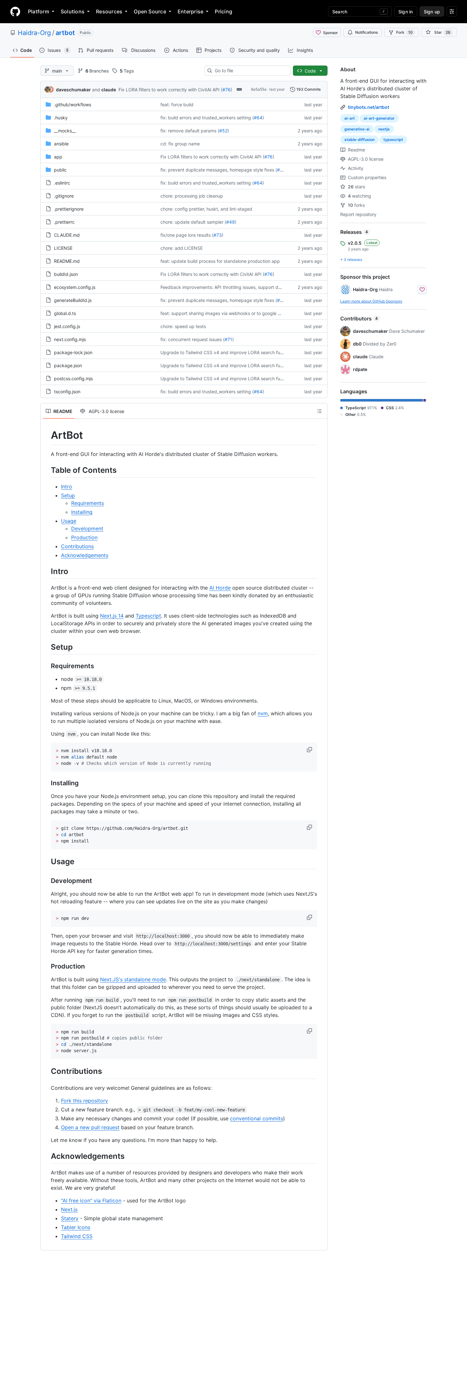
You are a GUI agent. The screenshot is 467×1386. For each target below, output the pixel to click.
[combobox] (250, 70)
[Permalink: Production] (46, 966)
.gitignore (64, 196)
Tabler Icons (75, 1227)
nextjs (384, 129)
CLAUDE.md (67, 235)
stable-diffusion (359, 139)
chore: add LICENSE (181, 248)
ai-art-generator (379, 118)
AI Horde (220, 587)
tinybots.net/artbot (368, 107)
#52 (223, 130)
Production (84, 537)
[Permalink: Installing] (46, 783)
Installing (81, 512)
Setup (68, 495)
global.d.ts (65, 313)
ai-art (349, 118)
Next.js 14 (112, 615)
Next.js (69, 1209)
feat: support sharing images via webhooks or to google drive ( (225, 313)
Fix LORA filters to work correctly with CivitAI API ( (170, 89)
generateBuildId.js (72, 300)
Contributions (77, 546)
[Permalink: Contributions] (46, 1071)
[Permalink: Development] (46, 880)
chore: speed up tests (183, 326)
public (60, 169)
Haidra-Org (34, 33)
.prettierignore (69, 209)
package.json (68, 365)
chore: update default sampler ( (193, 222)
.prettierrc (64, 222)
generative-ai (356, 129)
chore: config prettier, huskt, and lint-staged (206, 209)
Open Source (150, 11)
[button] (310, 749)
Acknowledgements (84, 555)
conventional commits (256, 1118)
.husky (61, 117)
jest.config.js (67, 326)
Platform (38, 11)
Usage (68, 521)
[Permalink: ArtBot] (46, 435)
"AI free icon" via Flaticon (91, 1200)
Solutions (73, 11)
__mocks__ (65, 130)
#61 (281, 169)
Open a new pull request (90, 1127)
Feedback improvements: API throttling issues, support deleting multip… (235, 287)
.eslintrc (62, 183)
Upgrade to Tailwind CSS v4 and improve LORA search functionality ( (232, 352)
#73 (217, 235)
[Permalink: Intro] (46, 571)
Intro (66, 486)
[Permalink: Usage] (46, 861)
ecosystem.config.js (74, 287)
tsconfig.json (67, 391)
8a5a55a (259, 89)
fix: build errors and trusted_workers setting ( (207, 117)
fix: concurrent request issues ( (192, 339)
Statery (69, 1218)
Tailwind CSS (76, 1236)
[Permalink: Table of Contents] (46, 470)
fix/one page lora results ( (186, 235)
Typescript (148, 615)
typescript (393, 139)
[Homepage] (15, 11)
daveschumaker (73, 89)
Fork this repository (84, 1100)
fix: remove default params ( (189, 130)
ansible (61, 143)
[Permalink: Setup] (46, 646)
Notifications (366, 32)
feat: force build (176, 104)
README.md (67, 261)
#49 (230, 222)
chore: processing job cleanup (191, 196)
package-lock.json (73, 352)
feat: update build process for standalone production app (220, 261)
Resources (109, 11)
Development (87, 528)
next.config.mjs (70, 339)
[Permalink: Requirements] (46, 666)
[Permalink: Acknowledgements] (46, 1156)
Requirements (87, 503)
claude (108, 89)
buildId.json (66, 274)
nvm (263, 713)
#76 (226, 89)
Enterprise (190, 11)
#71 (228, 339)
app (58, 156)
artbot (65, 33)
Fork (404, 32)
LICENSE (63, 248)
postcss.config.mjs (73, 378)
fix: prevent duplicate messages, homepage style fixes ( (218, 169)
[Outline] (319, 411)
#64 (258, 117)
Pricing (223, 11)
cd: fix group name (180, 143)
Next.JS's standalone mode (133, 979)
